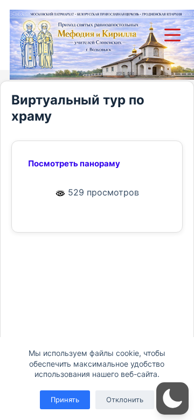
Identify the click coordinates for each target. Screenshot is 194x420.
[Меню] (174, 35)
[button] (172, 398)
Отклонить (124, 399)
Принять (65, 399)
